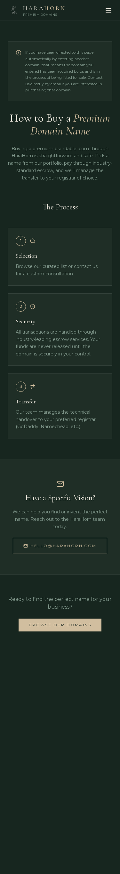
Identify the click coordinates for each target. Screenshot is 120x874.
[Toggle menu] (108, 10)
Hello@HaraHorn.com (63, 545)
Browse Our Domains (60, 624)
